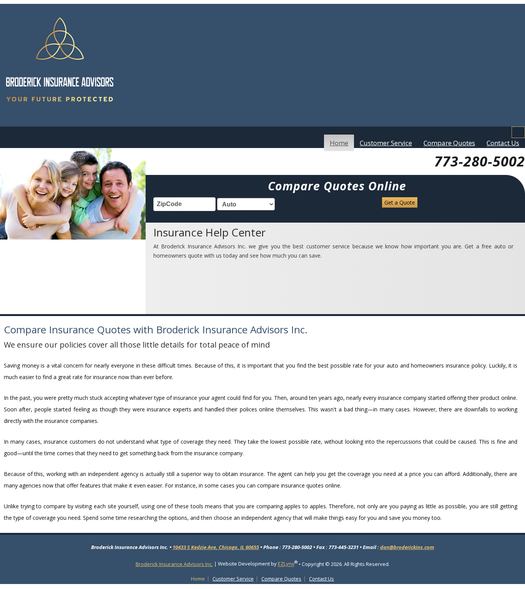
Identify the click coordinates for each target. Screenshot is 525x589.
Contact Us (503, 142)
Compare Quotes (449, 142)
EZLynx (286, 564)
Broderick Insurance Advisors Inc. (174, 564)
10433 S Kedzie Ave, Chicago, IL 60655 (216, 547)
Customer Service (386, 142)
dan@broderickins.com (407, 547)
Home (339, 142)
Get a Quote (399, 202)
